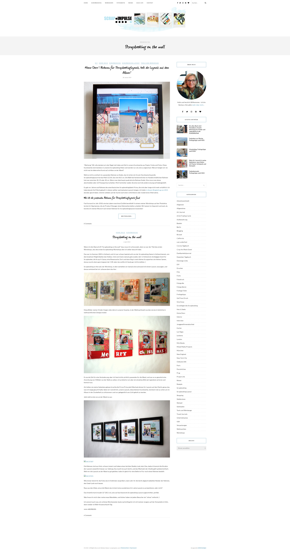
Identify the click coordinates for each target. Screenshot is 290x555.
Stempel (179, 403)
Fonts (179, 276)
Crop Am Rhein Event (184, 249)
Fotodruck (180, 279)
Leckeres (180, 335)
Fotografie (121, 3)
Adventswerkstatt (183, 201)
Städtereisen (181, 399)
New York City (182, 358)
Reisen (130, 3)
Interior (179, 317)
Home (86, 3)
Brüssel (179, 235)
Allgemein (180, 205)
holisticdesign (202, 548)
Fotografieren (181, 287)
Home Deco (103, 63)
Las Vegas (180, 332)
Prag (178, 373)
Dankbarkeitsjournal (184, 253)
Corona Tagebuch (183, 246)
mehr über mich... (198, 105)
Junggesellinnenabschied (185, 324)
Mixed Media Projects (184, 347)
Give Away (180, 302)
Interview (180, 321)
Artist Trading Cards (184, 216)
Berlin (179, 227)
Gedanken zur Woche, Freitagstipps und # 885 (197, 139)
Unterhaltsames (182, 418)
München (180, 350)
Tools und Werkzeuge (150, 63)
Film (178, 272)
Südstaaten (180, 407)
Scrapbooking (96, 3)
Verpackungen (182, 425)
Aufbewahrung (182, 220)
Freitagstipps (181, 294)
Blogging (180, 231)
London (179, 339)
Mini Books (181, 343)
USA (178, 422)
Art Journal (181, 212)
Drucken (180, 268)
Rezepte (179, 384)
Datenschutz (125, 548)
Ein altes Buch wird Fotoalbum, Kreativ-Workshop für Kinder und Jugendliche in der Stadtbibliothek (197, 129)
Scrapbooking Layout (131, 63)
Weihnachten (181, 429)
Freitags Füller (182, 291)
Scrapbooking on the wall (126, 237)
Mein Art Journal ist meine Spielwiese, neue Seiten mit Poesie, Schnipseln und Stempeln (197, 163)
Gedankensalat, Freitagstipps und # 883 (197, 172)
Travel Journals (182, 414)
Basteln (179, 223)
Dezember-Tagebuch (184, 257)
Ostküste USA (181, 362)
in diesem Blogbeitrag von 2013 (157, 190)
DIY (96, 63)
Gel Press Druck (182, 298)
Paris (178, 365)
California (180, 238)
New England (181, 354)
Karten (179, 328)
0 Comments (88, 224)
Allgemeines (181, 208)
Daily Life (140, 3)
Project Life (181, 377)
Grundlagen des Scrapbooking (187, 306)
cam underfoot (182, 242)
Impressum (133, 548)
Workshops (109, 3)
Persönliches (181, 369)
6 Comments (88, 515)
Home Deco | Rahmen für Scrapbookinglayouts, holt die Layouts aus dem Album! (127, 70)
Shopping (180, 395)
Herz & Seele (181, 309)
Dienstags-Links (182, 261)
